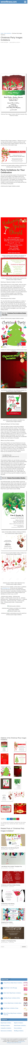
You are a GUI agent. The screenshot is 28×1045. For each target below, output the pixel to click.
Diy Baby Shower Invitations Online (12, 998)
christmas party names (14, 823)
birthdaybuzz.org (10, 1042)
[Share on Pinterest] (17, 819)
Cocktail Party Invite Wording (7, 903)
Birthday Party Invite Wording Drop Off (10, 848)
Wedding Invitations (18, 1030)
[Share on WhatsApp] (14, 819)
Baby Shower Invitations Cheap (11, 1008)
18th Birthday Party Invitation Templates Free (11, 866)
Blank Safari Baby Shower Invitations (12, 993)
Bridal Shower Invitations (20, 1025)
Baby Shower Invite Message (10, 988)
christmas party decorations (8, 822)
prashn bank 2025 (17, 1042)
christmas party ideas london (20, 822)
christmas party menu (5, 823)
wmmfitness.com (9, 1)
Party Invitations (5, 42)
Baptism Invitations (18, 1022)
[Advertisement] (14, 19)
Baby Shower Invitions (6, 1022)
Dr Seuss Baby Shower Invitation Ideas (12, 1003)
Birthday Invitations (5, 1025)
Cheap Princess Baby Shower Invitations (13, 982)
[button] (25, 1)
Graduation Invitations (6, 1028)
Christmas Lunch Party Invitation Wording (10, 885)
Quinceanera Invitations (6, 1030)
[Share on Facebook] (11, 819)
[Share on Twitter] (8, 819)
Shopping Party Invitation (7, 922)
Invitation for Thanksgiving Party (8, 940)
